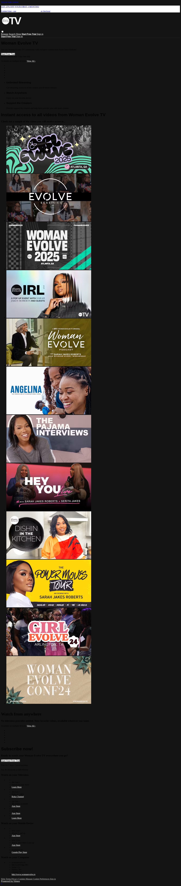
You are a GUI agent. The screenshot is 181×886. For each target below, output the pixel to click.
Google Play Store (19, 852)
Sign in (40, 34)
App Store (16, 806)
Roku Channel (18, 796)
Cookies (22, 879)
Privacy (14, 879)
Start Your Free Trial (10, 761)
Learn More (17, 787)
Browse (5, 34)
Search (12, 34)
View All (31, 61)
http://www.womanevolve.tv (24, 874)
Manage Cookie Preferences (38, 879)
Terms (8, 879)
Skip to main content (9, 2)
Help (3, 879)
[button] (2, 31)
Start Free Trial (8, 54)
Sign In (19, 36)
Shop (18, 34)
